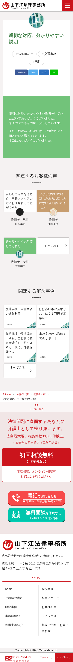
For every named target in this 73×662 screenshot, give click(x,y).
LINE (54, 72)
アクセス (36, 577)
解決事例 (11, 607)
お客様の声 (49, 607)
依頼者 (15, 219)
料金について (51, 598)
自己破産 (20, 223)
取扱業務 (48, 589)
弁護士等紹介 (14, 625)
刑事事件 (53, 223)
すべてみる (51, 245)
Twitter (33, 72)
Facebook (21, 72)
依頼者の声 (25, 53)
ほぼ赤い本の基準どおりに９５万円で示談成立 (52, 313)
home (9, 589)
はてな (44, 72)
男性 (38, 61)
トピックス (49, 616)
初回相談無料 (36, 457)
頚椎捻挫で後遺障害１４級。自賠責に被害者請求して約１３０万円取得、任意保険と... (19, 342)
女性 (26, 261)
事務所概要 (12, 616)
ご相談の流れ (14, 598)
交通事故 (50, 53)
